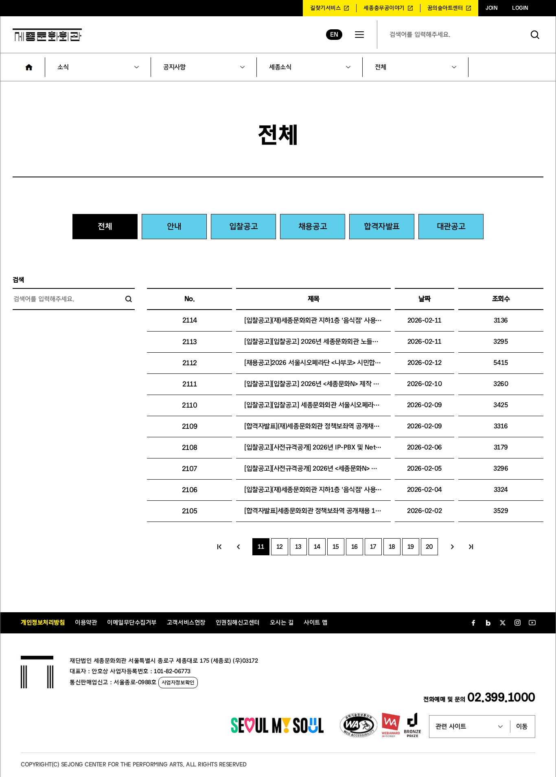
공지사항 (174, 67)
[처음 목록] (219, 546)
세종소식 (280, 67)
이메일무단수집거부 (132, 622)
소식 (62, 67)
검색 (535, 34)
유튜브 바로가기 (532, 622)
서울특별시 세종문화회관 (47, 34)
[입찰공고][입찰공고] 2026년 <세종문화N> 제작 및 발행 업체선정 (331, 384)
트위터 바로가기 (502, 622)
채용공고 (312, 226)
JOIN (491, 8)
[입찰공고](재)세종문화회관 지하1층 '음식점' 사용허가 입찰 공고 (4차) (337, 489)
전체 (380, 67)
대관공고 (451, 226)
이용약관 (86, 622)
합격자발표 (382, 226)
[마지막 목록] (470, 546)
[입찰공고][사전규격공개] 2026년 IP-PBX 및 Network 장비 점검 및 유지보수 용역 (354, 447)
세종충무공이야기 (383, 8)
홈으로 (29, 67)
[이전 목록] (238, 546)
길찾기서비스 (325, 8)
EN (334, 34)
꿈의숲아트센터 (445, 8)
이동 (522, 726)
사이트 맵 (316, 622)
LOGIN (520, 8)
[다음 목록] (452, 546)
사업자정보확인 (178, 682)
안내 (174, 226)
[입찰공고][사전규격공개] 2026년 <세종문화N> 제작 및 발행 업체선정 (337, 468)
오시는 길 (282, 622)
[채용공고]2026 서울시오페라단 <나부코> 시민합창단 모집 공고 (329, 363)
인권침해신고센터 (238, 622)
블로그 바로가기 (488, 622)
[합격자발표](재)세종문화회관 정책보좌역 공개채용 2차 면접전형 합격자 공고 (346, 426)
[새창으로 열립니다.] (277, 731)
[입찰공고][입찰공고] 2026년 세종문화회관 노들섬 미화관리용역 (330, 341)
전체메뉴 (359, 34)
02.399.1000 (501, 697)
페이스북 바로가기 (473, 622)
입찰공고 (243, 226)
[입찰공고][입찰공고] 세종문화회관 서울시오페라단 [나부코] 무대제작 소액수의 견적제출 (361, 405)
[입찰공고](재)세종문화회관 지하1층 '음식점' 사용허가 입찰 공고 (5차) (337, 320)
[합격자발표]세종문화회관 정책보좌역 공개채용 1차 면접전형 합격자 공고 (342, 511)
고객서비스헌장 (186, 622)
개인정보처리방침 (43, 622)
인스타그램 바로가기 (517, 622)
